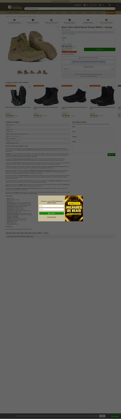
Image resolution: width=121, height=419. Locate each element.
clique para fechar (51, 217)
